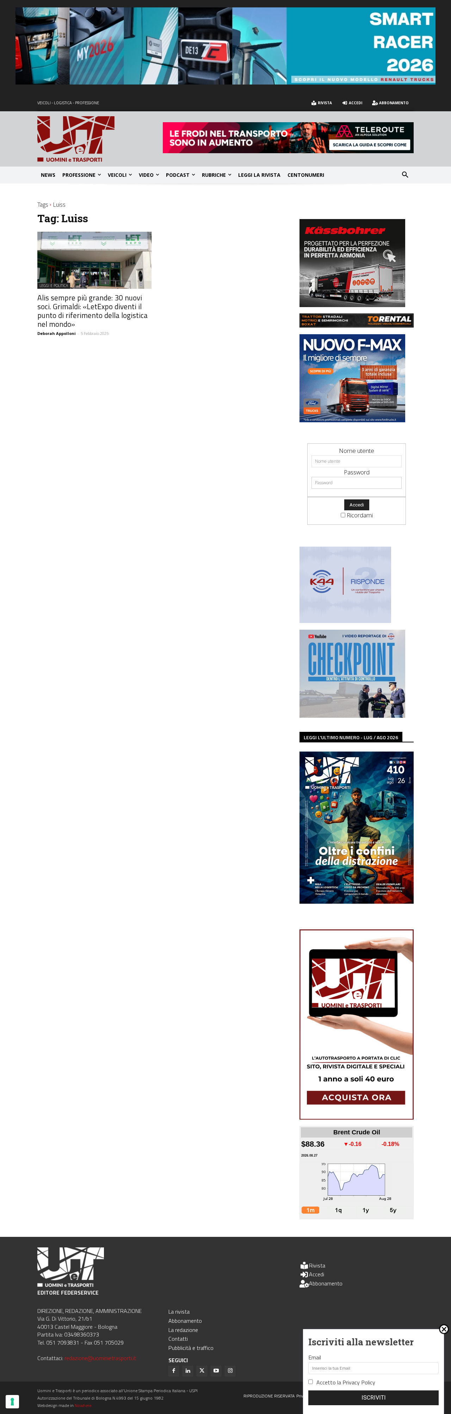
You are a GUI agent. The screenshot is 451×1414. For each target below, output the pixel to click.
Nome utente (356, 451)
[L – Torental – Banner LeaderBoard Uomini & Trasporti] (356, 325)
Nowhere (83, 1405)
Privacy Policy (358, 1382)
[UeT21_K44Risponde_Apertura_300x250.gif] (345, 621)
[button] (405, 175)
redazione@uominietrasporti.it (100, 1358)
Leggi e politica (53, 285)
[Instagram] (230, 1371)
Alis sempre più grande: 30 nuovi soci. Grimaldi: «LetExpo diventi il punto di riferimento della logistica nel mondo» (92, 311)
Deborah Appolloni (56, 333)
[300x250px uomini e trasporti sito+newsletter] (352, 420)
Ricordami (360, 515)
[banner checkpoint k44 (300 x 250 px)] (352, 715)
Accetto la (345, 1382)
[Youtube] (216, 1371)
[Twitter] (202, 1371)
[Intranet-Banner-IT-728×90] (288, 151)
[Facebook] (173, 1371)
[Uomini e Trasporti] (100, 139)
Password (357, 472)
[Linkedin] (188, 1371)
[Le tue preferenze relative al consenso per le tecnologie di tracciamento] (12, 1401)
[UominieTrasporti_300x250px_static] (352, 305)
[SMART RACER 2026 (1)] (225, 82)
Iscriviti (374, 1397)
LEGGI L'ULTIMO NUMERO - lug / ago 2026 (351, 737)
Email (314, 1357)
